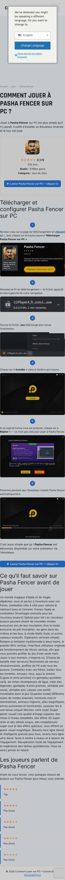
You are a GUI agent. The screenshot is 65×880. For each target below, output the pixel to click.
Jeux (13, 86)
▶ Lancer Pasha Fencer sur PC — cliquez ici (32, 183)
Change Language (32, 45)
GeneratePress (32, 874)
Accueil (3, 86)
